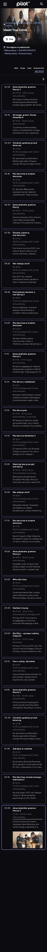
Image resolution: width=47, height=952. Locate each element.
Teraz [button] (22, 68)
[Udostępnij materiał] (26, 39)
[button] (43, 79)
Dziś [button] (16, 68)
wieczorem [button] (39, 68)
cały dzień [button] (39, 71)
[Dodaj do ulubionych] (19, 39)
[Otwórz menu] (5, 4)
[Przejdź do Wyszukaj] (41, 4)
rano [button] (29, 68)
